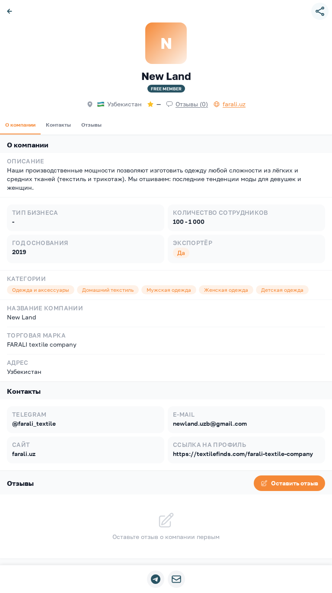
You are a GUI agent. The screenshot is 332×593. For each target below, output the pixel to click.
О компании (20, 124)
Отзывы (91, 124)
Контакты (58, 124)
